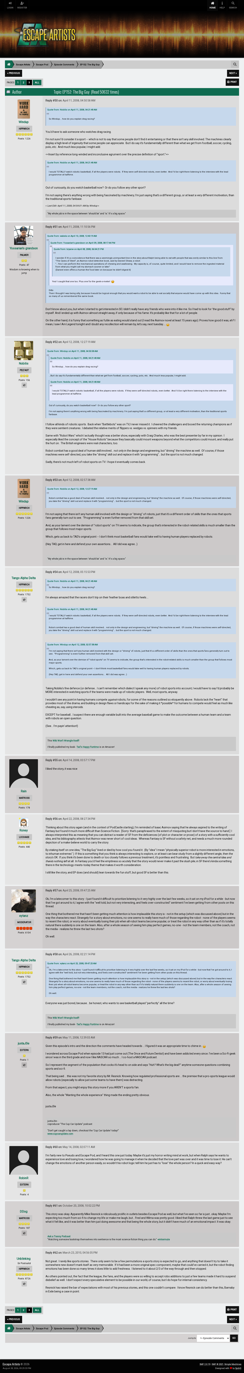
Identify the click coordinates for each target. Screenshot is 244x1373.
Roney (23, 830)
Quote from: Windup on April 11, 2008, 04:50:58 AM (72, 351)
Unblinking (23, 1258)
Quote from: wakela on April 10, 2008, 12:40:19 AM (72, 236)
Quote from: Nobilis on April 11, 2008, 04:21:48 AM (72, 110)
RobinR (23, 1178)
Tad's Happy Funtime (88, 747)
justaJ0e (23, 1043)
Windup (24, 122)
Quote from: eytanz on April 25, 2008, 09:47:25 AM (71, 963)
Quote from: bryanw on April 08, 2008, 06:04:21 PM (79, 249)
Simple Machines (232, 1364)
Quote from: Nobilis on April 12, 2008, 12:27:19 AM (72, 489)
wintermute (164, 1239)
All (37, 82)
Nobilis (23, 363)
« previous (13, 73)
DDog (23, 1211)
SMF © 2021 (217, 1364)
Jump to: (192, 1338)
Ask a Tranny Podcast (59, 1236)
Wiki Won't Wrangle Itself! (66, 740)
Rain (23, 791)
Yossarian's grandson (24, 248)
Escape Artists (11, 1364)
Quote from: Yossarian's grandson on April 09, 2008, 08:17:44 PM (83, 243)
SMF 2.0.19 (205, 1364)
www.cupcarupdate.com (60, 1133)
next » (233, 73)
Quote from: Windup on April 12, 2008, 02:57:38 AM (72, 644)
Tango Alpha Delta (24, 578)
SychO (238, 1368)
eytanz (23, 916)
